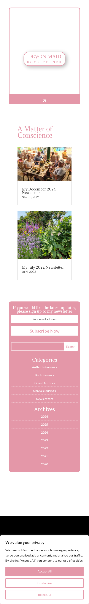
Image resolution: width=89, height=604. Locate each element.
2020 (44, 464)
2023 (44, 440)
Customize (44, 583)
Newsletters (44, 399)
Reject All (44, 594)
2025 (44, 424)
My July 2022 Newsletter (43, 267)
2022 (44, 448)
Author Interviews (44, 367)
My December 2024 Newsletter (39, 191)
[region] (44, 569)
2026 (44, 416)
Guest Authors (44, 383)
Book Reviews (44, 375)
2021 (44, 456)
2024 (44, 432)
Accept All (45, 571)
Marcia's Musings (44, 391)
